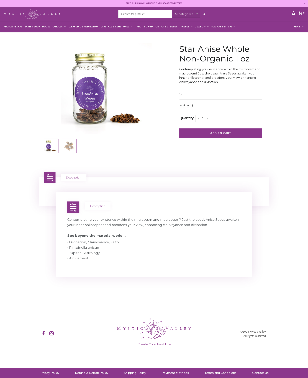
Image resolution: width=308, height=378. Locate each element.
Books (46, 26)
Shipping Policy (135, 373)
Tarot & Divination (147, 26)
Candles (57, 26)
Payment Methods (175, 373)
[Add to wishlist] (180, 94)
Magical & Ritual (221, 26)
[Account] (294, 13)
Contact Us (260, 373)
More (297, 26)
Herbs (174, 26)
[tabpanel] (106, 88)
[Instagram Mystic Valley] (51, 333)
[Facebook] (44, 333)
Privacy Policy (49, 373)
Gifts (164, 26)
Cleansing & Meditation (83, 26)
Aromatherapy (13, 26)
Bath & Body (32, 26)
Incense (185, 26)
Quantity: (186, 118)
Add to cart (220, 133)
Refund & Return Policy (91, 373)
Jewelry (200, 26)
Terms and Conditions (220, 373)
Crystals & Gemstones (115, 26)
